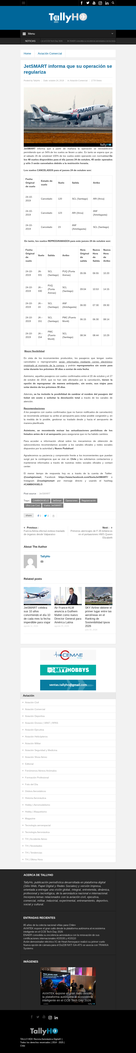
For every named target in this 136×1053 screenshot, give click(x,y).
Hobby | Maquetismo (36, 811)
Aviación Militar (33, 743)
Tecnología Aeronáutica (37, 832)
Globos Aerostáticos (35, 791)
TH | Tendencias (33, 852)
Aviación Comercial (50, 53)
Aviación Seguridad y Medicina (41, 750)
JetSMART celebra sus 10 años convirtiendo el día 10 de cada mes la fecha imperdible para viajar (37, 615)
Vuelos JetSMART (53, 505)
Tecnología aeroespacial (38, 825)
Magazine (30, 818)
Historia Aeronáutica (35, 798)
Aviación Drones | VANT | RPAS (41, 723)
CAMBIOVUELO (41, 500)
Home (27, 53)
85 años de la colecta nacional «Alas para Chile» (49, 925)
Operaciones (72, 500)
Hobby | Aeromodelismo (37, 804)
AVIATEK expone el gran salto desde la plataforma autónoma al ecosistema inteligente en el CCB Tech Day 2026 (67, 997)
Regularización (89, 500)
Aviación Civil (32, 702)
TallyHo (36, 80)
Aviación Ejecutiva (34, 729)
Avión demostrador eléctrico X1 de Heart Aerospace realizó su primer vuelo (64, 941)
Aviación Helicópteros (36, 736)
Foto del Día (31, 784)
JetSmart (57, 500)
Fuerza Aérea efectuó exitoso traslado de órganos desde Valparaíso (44, 531)
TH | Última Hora (34, 859)
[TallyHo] (68, 17)
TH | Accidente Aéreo (36, 839)
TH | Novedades (33, 845)
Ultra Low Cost (33, 505)
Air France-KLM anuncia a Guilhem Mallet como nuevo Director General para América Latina (67, 615)
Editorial (29, 764)
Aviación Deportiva (35, 716)
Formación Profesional (37, 777)
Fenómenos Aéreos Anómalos (41, 770)
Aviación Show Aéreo (36, 757)
